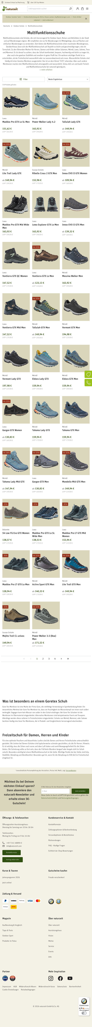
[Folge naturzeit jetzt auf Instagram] (50, 980)
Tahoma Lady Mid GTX (13, 482)
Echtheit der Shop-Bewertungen (60, 851)
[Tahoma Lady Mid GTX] (16, 461)
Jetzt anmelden (80, 791)
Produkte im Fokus (9, 941)
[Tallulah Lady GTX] (76, 101)
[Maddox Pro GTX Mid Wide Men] (16, 204)
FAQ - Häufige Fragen (56, 846)
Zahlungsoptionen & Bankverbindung (62, 830)
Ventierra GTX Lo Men (43, 276)
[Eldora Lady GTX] (46, 358)
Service (51, 946)
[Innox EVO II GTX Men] (76, 204)
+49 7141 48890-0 (14, 843)
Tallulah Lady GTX (71, 122)
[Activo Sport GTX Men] (46, 564)
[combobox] (47, 8)
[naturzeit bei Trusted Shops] (51, 901)
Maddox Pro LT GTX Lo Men (15, 584)
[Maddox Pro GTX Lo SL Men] (16, 101)
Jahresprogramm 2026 (11, 877)
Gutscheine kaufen (57, 871)
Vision (50, 936)
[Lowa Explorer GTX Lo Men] (46, 204)
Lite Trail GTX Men (71, 584)
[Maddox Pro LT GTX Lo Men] (16, 564)
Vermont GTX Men (71, 327)
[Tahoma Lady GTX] (46, 410)
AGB (15, 987)
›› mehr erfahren (46, 70)
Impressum (6, 987)
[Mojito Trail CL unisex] (16, 615)
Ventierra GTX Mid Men (14, 327)
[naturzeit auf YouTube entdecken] (70, 980)
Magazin (6, 918)
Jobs (50, 957)
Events (51, 951)
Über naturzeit (55, 918)
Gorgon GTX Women (12, 430)
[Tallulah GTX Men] (46, 307)
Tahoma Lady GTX (41, 430)
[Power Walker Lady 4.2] (46, 101)
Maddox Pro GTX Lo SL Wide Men (43, 534)
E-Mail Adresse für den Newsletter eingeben (56, 787)
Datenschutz (62, 987)
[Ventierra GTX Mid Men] (16, 307)
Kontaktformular (11, 852)
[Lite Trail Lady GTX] (16, 153)
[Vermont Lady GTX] (16, 358)
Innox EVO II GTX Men (73, 225)
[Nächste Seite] (61, 659)
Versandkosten (71, 770)
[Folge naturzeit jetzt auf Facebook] (60, 980)
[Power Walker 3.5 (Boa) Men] (46, 615)
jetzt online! (7, 883)
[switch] (84, 1013)
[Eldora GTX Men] (76, 358)
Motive (51, 941)
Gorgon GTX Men (40, 482)
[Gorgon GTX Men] (46, 461)
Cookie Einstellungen (10, 990)
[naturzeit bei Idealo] (5, 978)
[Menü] (87, 8)
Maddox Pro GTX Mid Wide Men (15, 226)
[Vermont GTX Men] (76, 307)
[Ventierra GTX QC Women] (16, 255)
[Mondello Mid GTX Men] (76, 461)
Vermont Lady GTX (11, 379)
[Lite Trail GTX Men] (76, 564)
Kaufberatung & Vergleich (12, 925)
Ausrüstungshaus (55, 930)
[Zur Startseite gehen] (12, 8)
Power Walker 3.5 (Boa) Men (44, 637)
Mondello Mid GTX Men (73, 482)
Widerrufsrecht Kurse (47, 987)
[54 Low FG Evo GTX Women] (16, 512)
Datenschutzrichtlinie (49, 798)
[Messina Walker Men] (76, 255)
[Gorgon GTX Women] (16, 410)
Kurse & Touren (10, 871)
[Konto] (77, 8)
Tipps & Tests (7, 930)
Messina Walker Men (72, 276)
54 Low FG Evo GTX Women (15, 533)
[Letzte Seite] (68, 659)
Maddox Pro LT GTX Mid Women (74, 534)
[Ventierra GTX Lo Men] (46, 255)
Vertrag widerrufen (12, 859)
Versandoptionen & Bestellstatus (61, 835)
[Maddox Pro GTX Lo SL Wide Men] (46, 512)
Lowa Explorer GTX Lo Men (45, 225)
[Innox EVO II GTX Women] (76, 153)
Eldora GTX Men (70, 379)
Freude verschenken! (56, 877)
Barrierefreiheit (75, 987)
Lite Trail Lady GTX (11, 173)
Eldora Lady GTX (40, 379)
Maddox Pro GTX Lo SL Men (16, 122)
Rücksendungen (54, 840)
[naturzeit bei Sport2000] (12, 978)
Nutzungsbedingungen (69, 798)
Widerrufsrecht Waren (27, 987)
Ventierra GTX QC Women (15, 276)
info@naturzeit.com (14, 846)
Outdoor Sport (7, 936)
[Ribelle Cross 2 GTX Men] (46, 153)
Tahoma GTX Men (70, 430)
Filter (25, 79)
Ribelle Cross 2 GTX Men (44, 173)
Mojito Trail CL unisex (13, 636)
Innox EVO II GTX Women (74, 173)
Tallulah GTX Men (41, 327)
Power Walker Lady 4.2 (43, 122)
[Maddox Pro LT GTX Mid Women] (76, 512)
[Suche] (70, 8)
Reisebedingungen (28, 990)
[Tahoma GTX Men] (76, 410)
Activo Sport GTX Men (43, 584)
